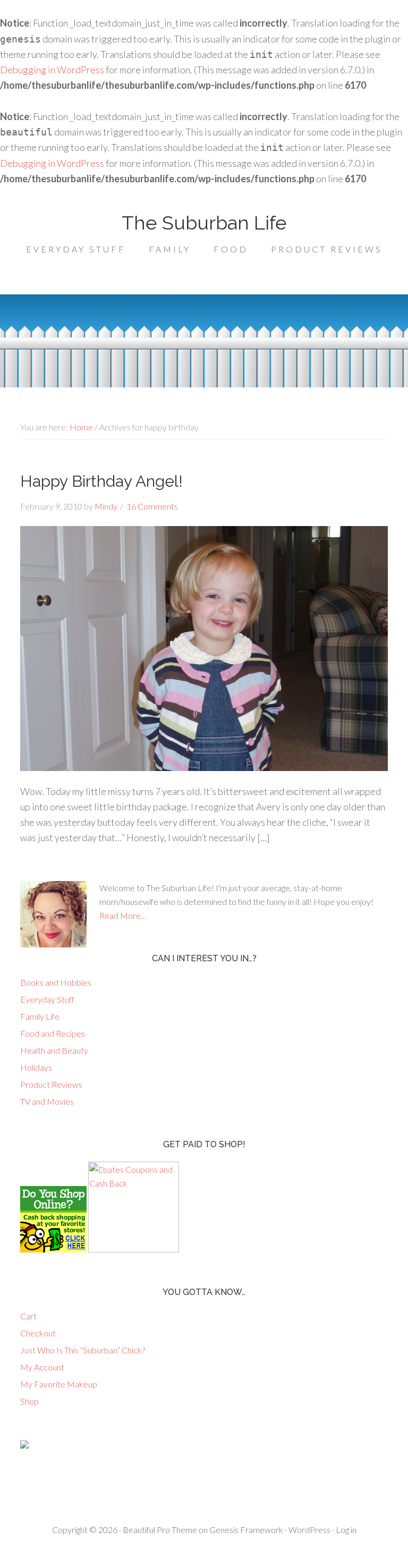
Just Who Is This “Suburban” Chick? (82, 1350)
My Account (42, 1367)
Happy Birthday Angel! (101, 481)
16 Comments (152, 506)
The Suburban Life (204, 222)
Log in (346, 1530)
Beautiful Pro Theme (160, 1530)
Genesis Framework (246, 1530)
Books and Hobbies (55, 982)
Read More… (123, 915)
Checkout (38, 1333)
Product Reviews (51, 1084)
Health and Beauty (54, 1050)
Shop (29, 1401)
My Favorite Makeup (58, 1384)
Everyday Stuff (47, 999)
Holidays (36, 1067)
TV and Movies (47, 1101)
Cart (28, 1316)
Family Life (40, 1016)
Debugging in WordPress (52, 69)
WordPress (309, 1530)
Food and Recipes (52, 1033)
